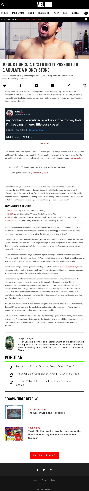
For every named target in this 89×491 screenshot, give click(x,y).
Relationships (43, 13)
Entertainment (18, 13)
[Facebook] (20, 86)
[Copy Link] (68, 86)
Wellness (75, 13)
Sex (16, 19)
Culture (4, 13)
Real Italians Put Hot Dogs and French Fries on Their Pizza (47, 366)
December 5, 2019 (39, 172)
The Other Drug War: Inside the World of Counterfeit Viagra (48, 373)
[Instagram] (84, 86)
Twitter (46, 143)
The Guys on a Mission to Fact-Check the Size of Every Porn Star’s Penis (42, 217)
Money (56, 13)
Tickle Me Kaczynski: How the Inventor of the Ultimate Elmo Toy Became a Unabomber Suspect (54, 434)
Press (53, 480)
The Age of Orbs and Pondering (46, 412)
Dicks (3, 19)
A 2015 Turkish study (68, 267)
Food (65, 13)
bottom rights (76, 158)
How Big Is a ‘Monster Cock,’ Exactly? (26, 210)
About (36, 480)
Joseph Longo (24, 19)
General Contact (44, 484)
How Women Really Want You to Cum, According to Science (36, 220)
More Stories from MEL (44, 455)
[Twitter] (4, 86)
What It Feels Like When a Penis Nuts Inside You (31, 214)
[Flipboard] (36, 86)
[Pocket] (52, 86)
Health (31, 13)
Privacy (44, 480)
